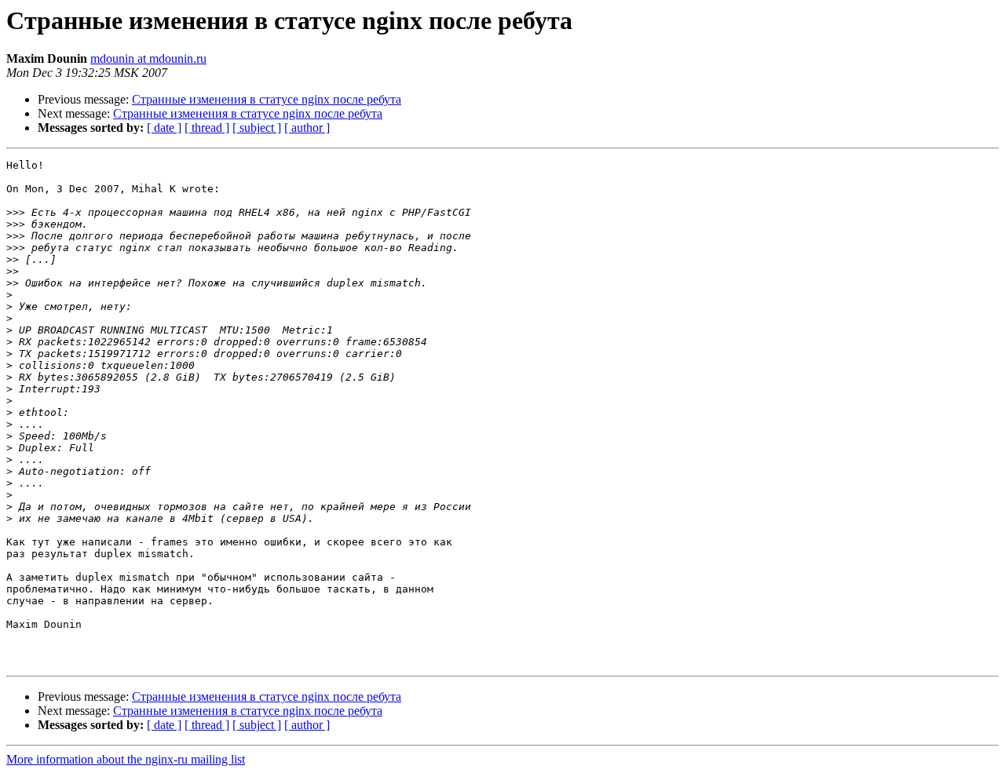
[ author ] (307, 127)
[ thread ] (207, 127)
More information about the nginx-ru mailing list (125, 759)
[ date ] (164, 127)
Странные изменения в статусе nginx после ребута (266, 99)
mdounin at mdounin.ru (148, 58)
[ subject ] (256, 127)
